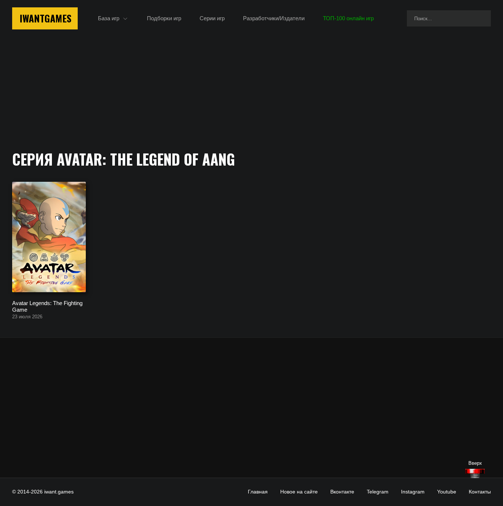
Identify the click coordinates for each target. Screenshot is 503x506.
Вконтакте (342, 492)
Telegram (377, 492)
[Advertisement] (251, 407)
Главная (258, 492)
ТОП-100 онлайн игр (348, 18)
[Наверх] (475, 473)
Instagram (413, 492)
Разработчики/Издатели (274, 18)
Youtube (446, 492)
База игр (108, 18)
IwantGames (45, 18)
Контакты (480, 492)
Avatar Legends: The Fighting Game (47, 306)
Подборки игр (164, 18)
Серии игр (212, 18)
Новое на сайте (299, 492)
